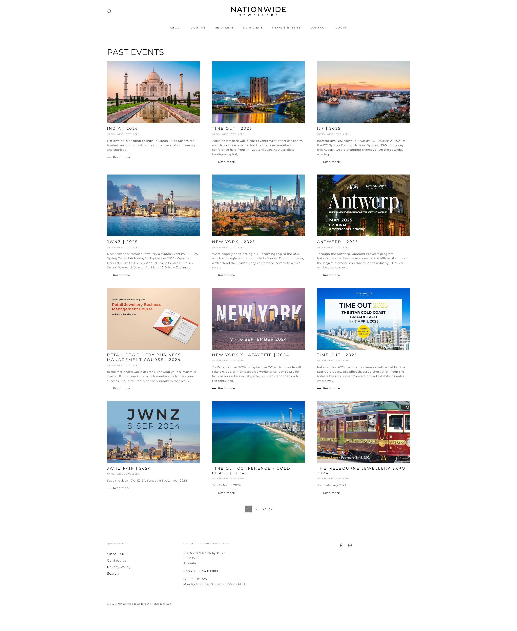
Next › (267, 509)
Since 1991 (115, 554)
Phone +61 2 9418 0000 (200, 571)
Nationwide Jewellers (132, 603)
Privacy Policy (118, 567)
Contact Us (116, 560)
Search (113, 573)
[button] (109, 11)
